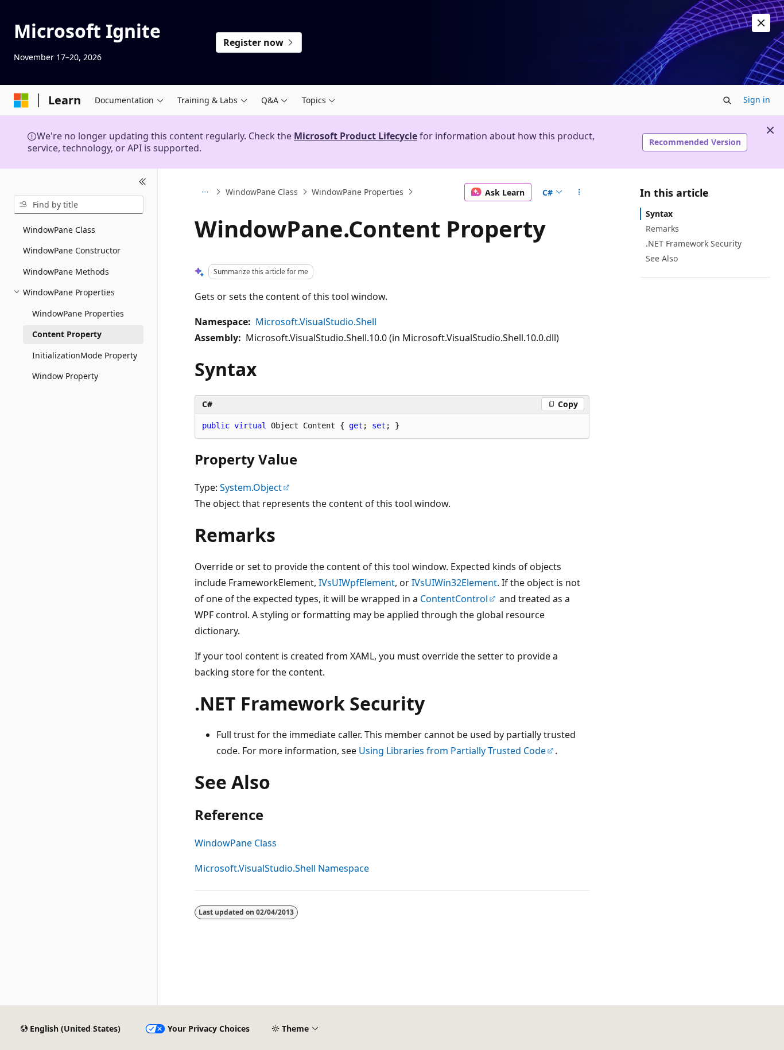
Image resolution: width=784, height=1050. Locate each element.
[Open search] (727, 100)
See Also (662, 258)
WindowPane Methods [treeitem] (66, 271)
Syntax (659, 213)
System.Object (251, 487)
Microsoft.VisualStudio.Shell (316, 321)
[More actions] (579, 192)
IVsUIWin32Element (454, 582)
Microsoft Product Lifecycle (355, 136)
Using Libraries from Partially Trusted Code (452, 750)
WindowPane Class (262, 191)
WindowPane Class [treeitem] (59, 229)
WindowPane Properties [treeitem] (78, 313)
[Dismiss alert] (761, 23)
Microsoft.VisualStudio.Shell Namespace (282, 868)
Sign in (756, 99)
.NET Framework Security (694, 243)
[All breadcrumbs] (205, 192)
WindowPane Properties (357, 191)
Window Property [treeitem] (65, 375)
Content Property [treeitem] (67, 334)
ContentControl (454, 598)
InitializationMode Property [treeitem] (84, 355)
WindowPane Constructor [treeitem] (72, 250)
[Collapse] (143, 182)
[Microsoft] (21, 100)
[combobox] (78, 205)
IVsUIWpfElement (357, 582)
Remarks (662, 228)
